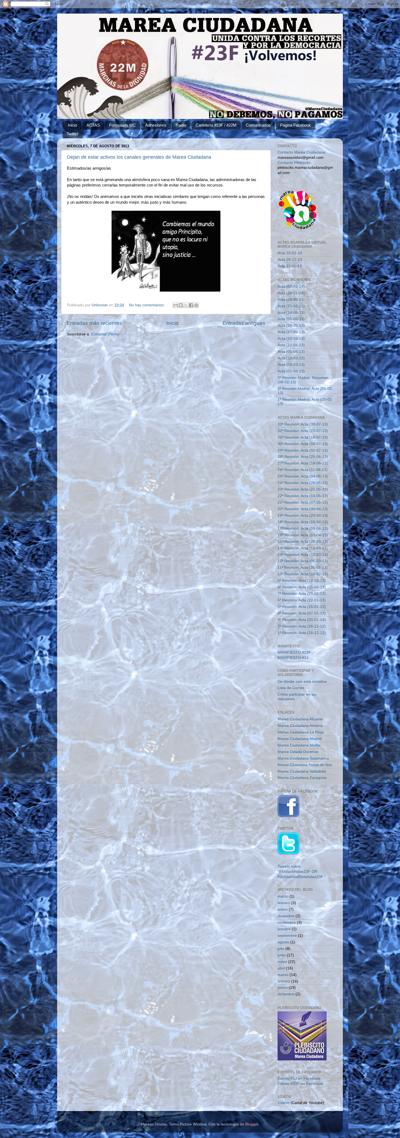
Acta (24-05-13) (291, 325)
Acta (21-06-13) (291, 306)
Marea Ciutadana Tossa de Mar (305, 765)
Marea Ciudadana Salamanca (303, 758)
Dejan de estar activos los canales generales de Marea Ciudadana (139, 157)
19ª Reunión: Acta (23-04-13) (303, 515)
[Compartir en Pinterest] (196, 305)
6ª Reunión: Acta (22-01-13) (302, 600)
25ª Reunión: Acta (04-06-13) (303, 476)
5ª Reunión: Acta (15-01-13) (302, 607)
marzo (283, 896)
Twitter (72, 133)
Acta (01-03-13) (291, 371)
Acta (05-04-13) (291, 352)
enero (283, 909)
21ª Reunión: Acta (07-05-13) (303, 502)
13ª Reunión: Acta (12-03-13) (303, 555)
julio (281, 949)
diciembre (286, 916)
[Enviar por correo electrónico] (175, 305)
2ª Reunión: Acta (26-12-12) (302, 626)
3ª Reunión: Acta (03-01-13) (302, 620)
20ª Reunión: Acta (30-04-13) (303, 509)
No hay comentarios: (147, 305)
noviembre (287, 922)
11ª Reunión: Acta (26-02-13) (303, 567)
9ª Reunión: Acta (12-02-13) (302, 581)
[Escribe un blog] (180, 305)
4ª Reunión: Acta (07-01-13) (302, 613)
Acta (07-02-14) (291, 286)
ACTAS (93, 125)
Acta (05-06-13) (291, 319)
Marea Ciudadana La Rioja (301, 732)
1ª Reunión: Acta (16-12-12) (302, 633)
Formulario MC (122, 125)
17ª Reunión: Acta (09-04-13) (303, 529)
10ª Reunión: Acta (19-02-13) (303, 574)
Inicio (72, 125)
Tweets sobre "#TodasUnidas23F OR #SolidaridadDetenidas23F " (302, 871)
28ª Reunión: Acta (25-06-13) (303, 457)
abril (281, 968)
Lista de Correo (291, 688)
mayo (282, 962)
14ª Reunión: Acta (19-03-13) (303, 548)
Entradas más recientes (94, 323)
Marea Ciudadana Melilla (299, 745)
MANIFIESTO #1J (293, 658)
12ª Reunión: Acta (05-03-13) (303, 561)
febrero (284, 903)
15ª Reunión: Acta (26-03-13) (303, 542)
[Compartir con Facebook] (191, 305)
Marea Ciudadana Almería (300, 726)
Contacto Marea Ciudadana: (302, 152)
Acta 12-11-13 (290, 266)
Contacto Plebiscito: (295, 163)
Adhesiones (155, 125)
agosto (283, 942)
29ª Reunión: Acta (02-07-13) (303, 450)
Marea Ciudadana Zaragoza (302, 778)
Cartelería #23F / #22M (216, 125)
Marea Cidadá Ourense (298, 752)
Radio (181, 125)
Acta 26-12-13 (290, 260)
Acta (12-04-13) (291, 345)
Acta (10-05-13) (291, 338)
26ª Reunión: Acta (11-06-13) (303, 470)
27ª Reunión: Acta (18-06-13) (303, 463)
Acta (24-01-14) (291, 293)
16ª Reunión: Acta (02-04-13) (303, 535)
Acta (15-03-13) (291, 358)
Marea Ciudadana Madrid (300, 739)
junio (282, 955)
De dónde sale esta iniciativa (302, 682)
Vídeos (284, 1103)
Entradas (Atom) (105, 334)
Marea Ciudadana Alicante (300, 719)
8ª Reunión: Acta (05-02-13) (302, 587)
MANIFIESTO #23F (294, 652)
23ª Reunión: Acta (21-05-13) (303, 489)
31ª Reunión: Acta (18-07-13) (303, 437)
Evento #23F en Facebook (300, 1084)
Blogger (251, 1124)
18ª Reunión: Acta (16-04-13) (303, 522)
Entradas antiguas (244, 323)
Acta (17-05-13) (291, 332)
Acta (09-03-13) (291, 365)
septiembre (287, 936)
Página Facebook (295, 125)
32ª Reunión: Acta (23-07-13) (303, 431)
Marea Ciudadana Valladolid (302, 771)
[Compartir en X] (186, 305)
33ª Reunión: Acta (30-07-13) (303, 424)
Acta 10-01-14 (290, 253)
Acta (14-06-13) (291, 313)
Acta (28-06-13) (291, 300)
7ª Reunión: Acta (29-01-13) (302, 594)
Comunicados (258, 125)
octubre (284, 929)
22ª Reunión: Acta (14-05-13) (303, 496)
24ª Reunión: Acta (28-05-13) (303, 483)
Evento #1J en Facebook (299, 1078)
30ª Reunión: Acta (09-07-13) (303, 444)
